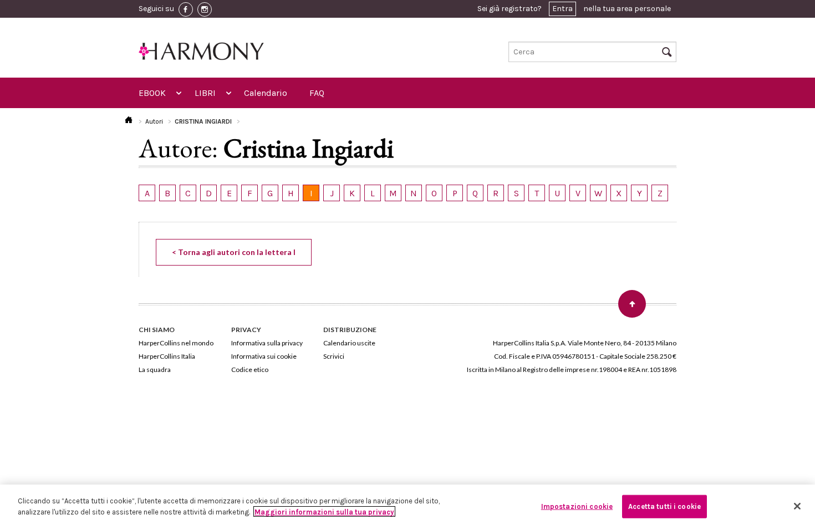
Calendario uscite (349, 343)
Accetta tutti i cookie (664, 506)
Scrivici (333, 356)
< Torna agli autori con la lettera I (234, 252)
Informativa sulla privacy (267, 343)
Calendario (265, 93)
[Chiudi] (797, 506)
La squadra (155, 369)
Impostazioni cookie (577, 506)
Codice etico (249, 369)
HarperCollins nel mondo (176, 343)
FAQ (316, 93)
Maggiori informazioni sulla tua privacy (324, 511)
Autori (154, 121)
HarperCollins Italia (167, 356)
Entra (562, 8)
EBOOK (152, 93)
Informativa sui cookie (264, 356)
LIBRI (205, 93)
